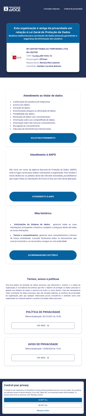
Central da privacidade (73, 9)
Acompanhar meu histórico (43, 255)
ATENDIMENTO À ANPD (43, 196)
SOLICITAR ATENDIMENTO (43, 138)
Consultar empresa (52, 9)
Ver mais (41, 326)
